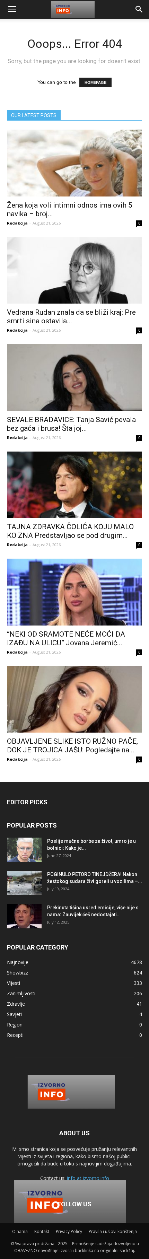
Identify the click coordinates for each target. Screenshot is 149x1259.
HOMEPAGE (95, 82)
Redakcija (17, 223)
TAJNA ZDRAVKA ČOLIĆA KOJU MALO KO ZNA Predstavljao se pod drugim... (70, 531)
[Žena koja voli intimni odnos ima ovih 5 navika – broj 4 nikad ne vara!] (74, 163)
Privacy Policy (69, 1231)
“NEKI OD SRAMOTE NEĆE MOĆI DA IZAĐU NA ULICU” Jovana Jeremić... (66, 638)
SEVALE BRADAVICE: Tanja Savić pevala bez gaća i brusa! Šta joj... (71, 424)
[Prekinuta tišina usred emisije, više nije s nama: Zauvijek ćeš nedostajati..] (24, 916)
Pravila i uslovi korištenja (113, 1231)
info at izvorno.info (88, 1178)
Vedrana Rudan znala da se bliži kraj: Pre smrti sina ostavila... (71, 316)
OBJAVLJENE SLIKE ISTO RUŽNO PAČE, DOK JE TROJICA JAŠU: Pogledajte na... (72, 745)
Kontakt (41, 1231)
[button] (139, 9)
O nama (20, 1231)
